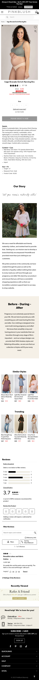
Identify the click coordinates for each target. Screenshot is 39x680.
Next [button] (35, 52)
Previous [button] (3, 52)
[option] (19, 52)
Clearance (20, 91)
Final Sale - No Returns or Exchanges (19, 94)
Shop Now (28, 7)
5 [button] (8, 25)
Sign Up (19, 640)
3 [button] (5, 25)
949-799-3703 (18, 623)
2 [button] (3, 25)
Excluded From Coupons (19, 92)
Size (19, 101)
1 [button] (2, 25)
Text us (10, 623)
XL (26, 105)
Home (3, 22)
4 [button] (6, 25)
